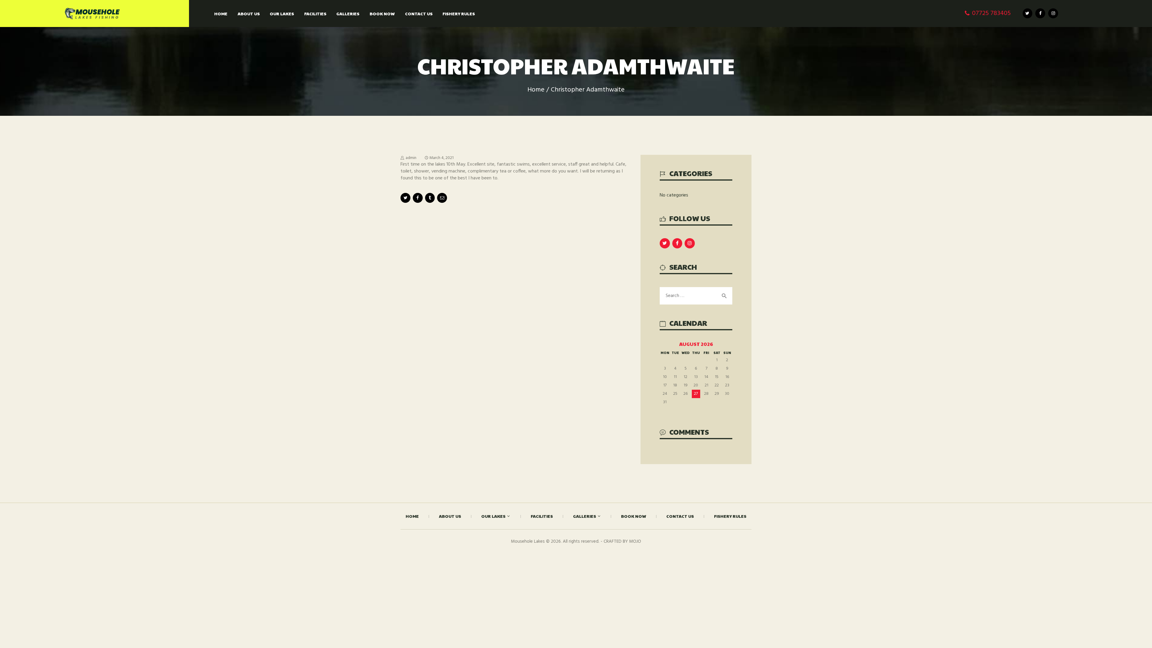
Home (535, 90)
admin (411, 157)
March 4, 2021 (441, 157)
